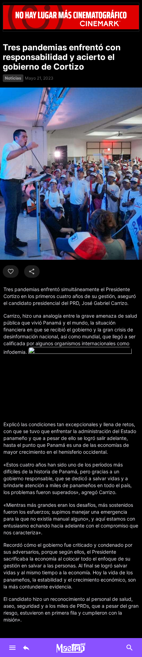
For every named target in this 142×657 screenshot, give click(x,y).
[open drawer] (12, 648)
